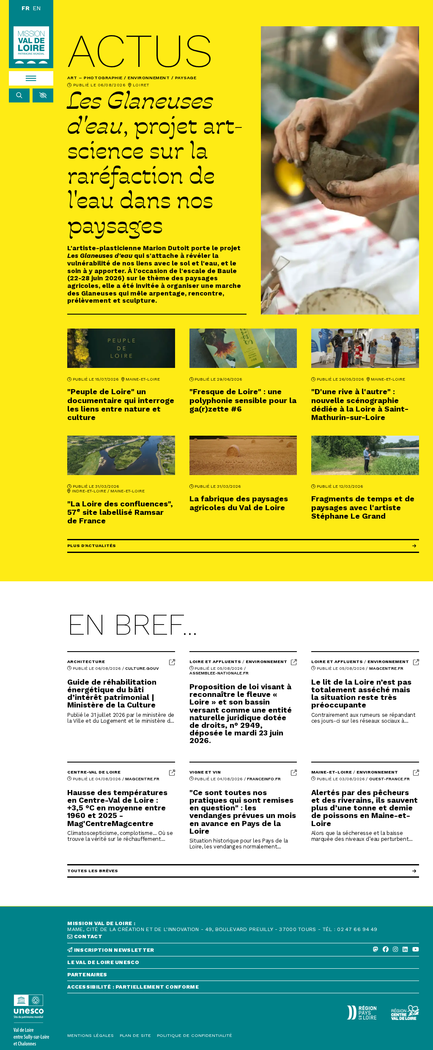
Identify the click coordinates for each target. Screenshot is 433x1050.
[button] (43, 95)
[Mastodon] (375, 949)
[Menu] (31, 78)
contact (87, 936)
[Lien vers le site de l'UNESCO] (31, 1020)
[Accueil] (31, 45)
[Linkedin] (405, 949)
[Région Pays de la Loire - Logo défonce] (361, 1013)
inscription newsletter (113, 950)
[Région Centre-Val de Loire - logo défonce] (405, 1012)
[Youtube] (415, 949)
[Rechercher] (19, 95)
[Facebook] (386, 949)
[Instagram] (395, 949)
